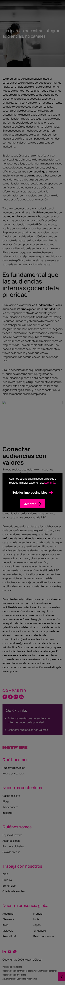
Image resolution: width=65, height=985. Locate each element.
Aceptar (30, 504)
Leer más (49, 482)
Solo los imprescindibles (30, 492)
